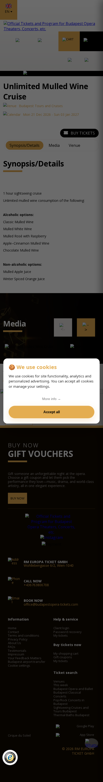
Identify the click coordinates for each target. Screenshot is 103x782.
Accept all (51, 412)
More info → (51, 399)
